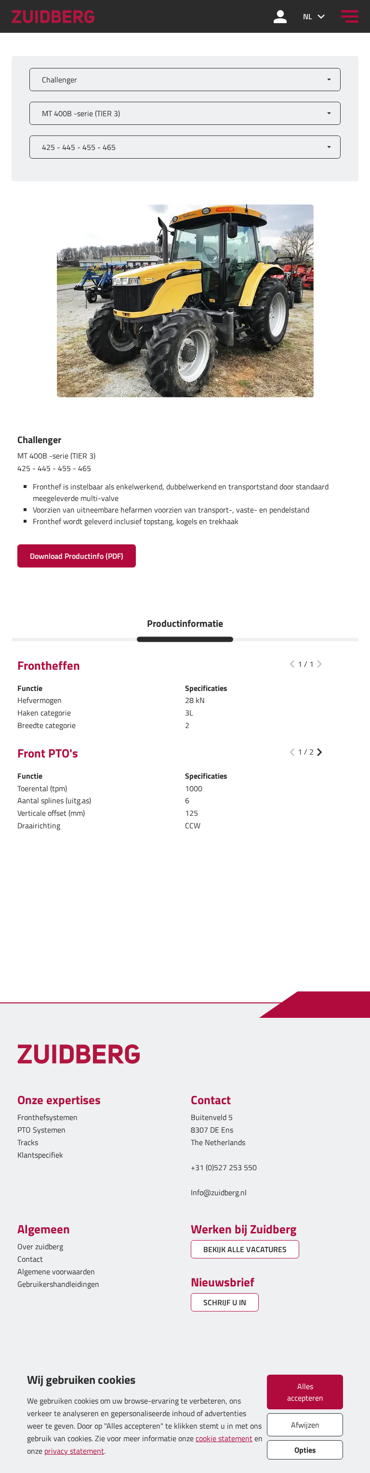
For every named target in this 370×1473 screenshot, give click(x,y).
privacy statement (74, 1451)
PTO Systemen (41, 1129)
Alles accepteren (305, 1392)
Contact (30, 1259)
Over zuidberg (40, 1246)
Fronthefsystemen (47, 1117)
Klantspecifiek (40, 1155)
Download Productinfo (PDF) (76, 556)
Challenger (59, 79)
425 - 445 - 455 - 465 (79, 147)
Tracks (27, 1142)
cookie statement (224, 1438)
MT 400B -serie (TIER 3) (81, 113)
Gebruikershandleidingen (58, 1284)
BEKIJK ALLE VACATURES (245, 1249)
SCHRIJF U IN (224, 1302)
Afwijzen (305, 1425)
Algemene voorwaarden (56, 1271)
